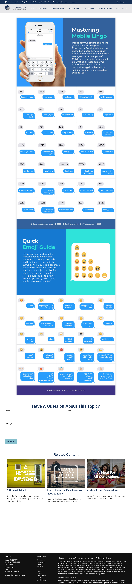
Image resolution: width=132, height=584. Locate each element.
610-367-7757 (45, 2)
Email (69, 411)
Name (7, 411)
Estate (39, 564)
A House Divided (16, 490)
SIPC (81, 583)
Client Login (121, 2)
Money (39, 571)
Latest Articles (41, 575)
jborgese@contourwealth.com (65, 2)
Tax (38, 569)
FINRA (76, 583)
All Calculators (41, 580)
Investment (41, 562)
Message (8, 424)
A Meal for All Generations (102, 490)
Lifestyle (39, 573)
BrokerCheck (106, 558)
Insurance (40, 567)
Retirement (41, 560)
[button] (39, 8)
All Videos (40, 578)
